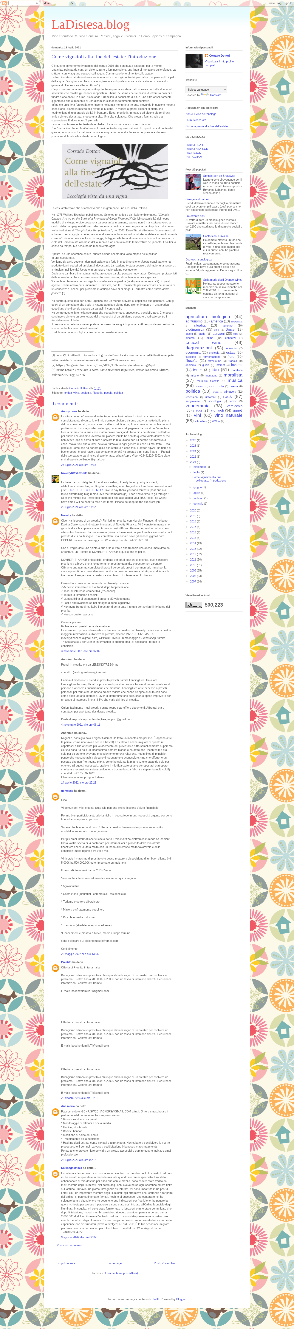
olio (222, 386)
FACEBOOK (193, 153)
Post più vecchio (164, 1263)
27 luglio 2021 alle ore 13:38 (78, 464)
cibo (235, 333)
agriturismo (194, 321)
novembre (200, 466)
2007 (193, 581)
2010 (193, 565)
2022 (193, 456)
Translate (215, 95)
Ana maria (68, 1106)
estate (230, 352)
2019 (193, 516)
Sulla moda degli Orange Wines (222, 279)
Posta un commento (69, 1245)
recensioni (192, 397)
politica (118, 392)
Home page (114, 1263)
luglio (197, 472)
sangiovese (193, 401)
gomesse (67, 790)
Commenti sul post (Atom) (121, 1273)
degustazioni (199, 347)
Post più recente (65, 1263)
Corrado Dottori (219, 55)
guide (205, 365)
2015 (193, 537)
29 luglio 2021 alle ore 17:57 (78, 507)
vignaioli (217, 410)
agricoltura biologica (208, 316)
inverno (237, 365)
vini (197, 415)
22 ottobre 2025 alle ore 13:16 (79, 1098)
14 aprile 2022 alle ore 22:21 (78, 782)
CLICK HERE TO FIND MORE (86, 490)
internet (220, 365)
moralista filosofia (208, 380)
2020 (193, 510)
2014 (193, 543)
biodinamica (195, 329)
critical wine (71, 392)
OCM (211, 386)
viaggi (197, 410)
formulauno (214, 360)
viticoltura (201, 421)
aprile (197, 492)
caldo (202, 333)
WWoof (216, 421)
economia (193, 352)
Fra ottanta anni (195, 216)
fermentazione (211, 356)
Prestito (66, 962)
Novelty (66, 515)
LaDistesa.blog (90, 24)
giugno (198, 487)
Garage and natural (197, 199)
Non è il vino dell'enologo (201, 114)
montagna (211, 375)
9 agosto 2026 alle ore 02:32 (78, 1237)
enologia (214, 352)
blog (216, 329)
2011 (193, 559)
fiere (231, 356)
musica (235, 380)
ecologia (86, 392)
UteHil (155, 1299)
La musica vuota (196, 120)
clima (210, 337)
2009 (193, 570)
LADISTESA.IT (195, 145)
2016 (193, 532)
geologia (191, 365)
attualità (199, 325)
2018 (193, 521)
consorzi (230, 337)
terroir (233, 401)
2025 (193, 445)
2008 (193, 576)
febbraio (198, 498)
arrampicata (237, 322)
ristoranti (210, 397)
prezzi (215, 392)
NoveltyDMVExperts (74, 473)
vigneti (237, 410)
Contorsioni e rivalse (216, 236)
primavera (230, 391)
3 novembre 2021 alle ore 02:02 (80, 651)
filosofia (97, 392)
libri (215, 369)
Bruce (230, 329)
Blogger (181, 1299)
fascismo (191, 356)
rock (227, 396)
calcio (189, 333)
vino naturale (229, 415)
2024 (193, 451)
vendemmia (198, 405)
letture (198, 370)
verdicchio (235, 406)
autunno (227, 325)
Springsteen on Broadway (219, 175)
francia (233, 360)
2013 (193, 548)
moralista (233, 374)
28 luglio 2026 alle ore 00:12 (78, 1160)
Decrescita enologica (199, 259)
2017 (193, 526)
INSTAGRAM (194, 156)
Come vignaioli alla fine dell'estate (207, 126)
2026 (193, 440)
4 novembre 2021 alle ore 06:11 (80, 724)
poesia (108, 392)
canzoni (219, 333)
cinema (190, 337)
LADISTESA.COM (197, 148)
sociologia (214, 401)
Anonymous (69, 411)
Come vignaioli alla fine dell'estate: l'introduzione (209, 479)
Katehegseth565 (71, 1167)
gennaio (198, 503)
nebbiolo (200, 386)
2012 (193, 554)
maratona (237, 370)
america (217, 321)
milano (194, 375)
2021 (193, 462)
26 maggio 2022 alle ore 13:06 (80, 954)
